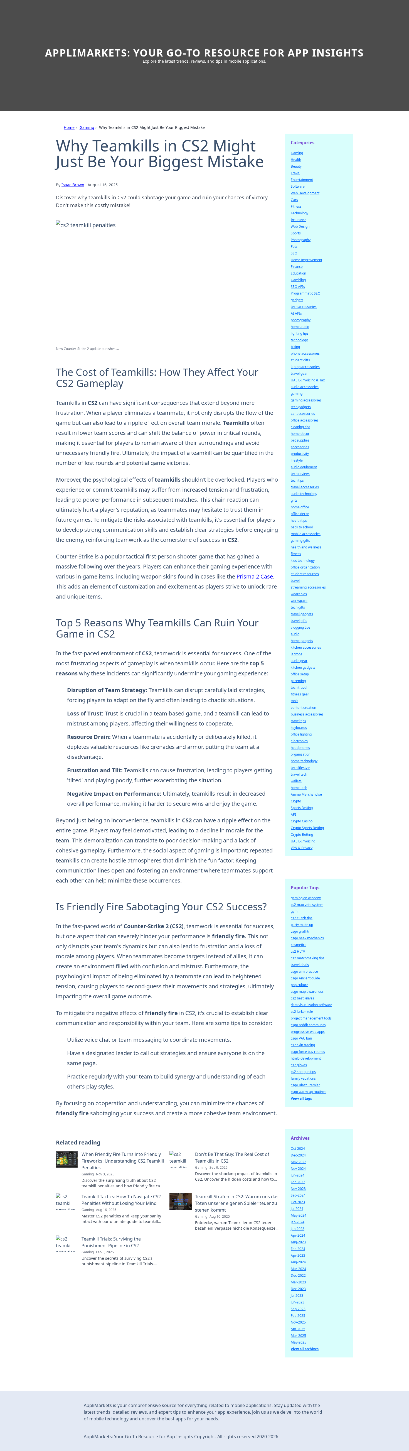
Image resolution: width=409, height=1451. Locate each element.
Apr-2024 (298, 1235)
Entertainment (302, 179)
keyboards (299, 727)
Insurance (298, 219)
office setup (300, 674)
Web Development (305, 193)
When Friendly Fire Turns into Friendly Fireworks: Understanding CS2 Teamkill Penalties (123, 1161)
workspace (299, 600)
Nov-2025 (298, 1322)
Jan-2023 (297, 1228)
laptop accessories (305, 366)
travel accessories (305, 487)
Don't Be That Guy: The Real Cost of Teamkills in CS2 (232, 1157)
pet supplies (300, 440)
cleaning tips (300, 427)
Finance (297, 266)
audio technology (304, 493)
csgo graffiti (300, 931)
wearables (299, 594)
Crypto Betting (302, 834)
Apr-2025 (298, 1329)
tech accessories (304, 306)
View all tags (301, 1098)
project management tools (311, 1018)
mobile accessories (306, 533)
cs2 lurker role (302, 1011)
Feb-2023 (298, 1182)
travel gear (299, 373)
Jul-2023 (297, 1295)
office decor (300, 513)
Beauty (296, 166)
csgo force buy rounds (308, 1051)
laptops (296, 654)
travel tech (299, 774)
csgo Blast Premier (305, 1085)
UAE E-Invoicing (303, 841)
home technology (304, 761)
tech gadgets (301, 407)
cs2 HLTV (298, 951)
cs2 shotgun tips (303, 1071)
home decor (300, 433)
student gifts (300, 360)
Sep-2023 (298, 1309)
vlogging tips (300, 627)
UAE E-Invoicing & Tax (308, 380)
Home (69, 127)
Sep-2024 (298, 1195)
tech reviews (300, 473)
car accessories (303, 413)
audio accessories (305, 386)
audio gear (299, 660)
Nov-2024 (298, 1168)
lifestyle (297, 460)
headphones (300, 747)
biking (295, 346)
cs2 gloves (299, 1065)
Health (296, 159)
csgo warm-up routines (308, 1091)
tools (294, 700)
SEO (294, 253)
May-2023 (298, 1162)
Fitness (296, 206)
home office (300, 507)
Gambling (298, 280)
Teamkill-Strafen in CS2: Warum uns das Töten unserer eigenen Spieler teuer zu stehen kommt (237, 1203)
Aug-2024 (298, 1262)
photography (301, 320)
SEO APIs (298, 286)
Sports (296, 233)
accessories (300, 447)
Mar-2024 (298, 1268)
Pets (294, 246)
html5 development (306, 1058)
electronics (299, 741)
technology (299, 340)
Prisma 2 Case (254, 576)
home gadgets (302, 640)
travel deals (300, 964)
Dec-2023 (298, 1288)
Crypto (296, 801)
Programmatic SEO (305, 293)
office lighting (301, 734)
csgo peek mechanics (307, 938)
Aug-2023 (298, 1242)
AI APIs (296, 313)
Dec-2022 (298, 1275)
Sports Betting (302, 807)
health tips (299, 520)
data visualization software (311, 1005)
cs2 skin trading (303, 1045)
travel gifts (299, 620)
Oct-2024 (298, 1148)
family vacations (303, 1078)
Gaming (87, 127)
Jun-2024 (297, 1175)
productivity (300, 453)
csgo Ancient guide (305, 978)
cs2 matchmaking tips (307, 958)
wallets (296, 781)
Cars (294, 199)
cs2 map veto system (307, 904)
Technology (299, 213)
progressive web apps (308, 1031)
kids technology (303, 560)
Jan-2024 (297, 1222)
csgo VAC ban (301, 1038)
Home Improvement (306, 260)
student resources (305, 574)
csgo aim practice (304, 971)
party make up (302, 924)
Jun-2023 (297, 1302)
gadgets (297, 300)
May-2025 (298, 1342)
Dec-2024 (298, 1155)
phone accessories (305, 353)
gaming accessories (306, 400)
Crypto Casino (301, 821)
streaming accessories (308, 587)
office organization (305, 567)
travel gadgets (302, 614)
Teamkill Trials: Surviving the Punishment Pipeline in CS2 (111, 1242)
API (293, 814)
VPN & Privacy (301, 847)
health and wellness (306, 547)
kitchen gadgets (303, 667)
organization (300, 754)
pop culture (299, 984)
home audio (300, 326)
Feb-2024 (298, 1248)
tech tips (297, 480)
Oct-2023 (298, 1202)
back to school (302, 527)
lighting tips (300, 333)
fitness (296, 554)
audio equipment (304, 467)
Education (298, 273)
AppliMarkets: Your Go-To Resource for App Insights (204, 53)
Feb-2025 (298, 1315)
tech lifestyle (300, 767)
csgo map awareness (307, 991)
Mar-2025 (298, 1335)
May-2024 (298, 1215)
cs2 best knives (302, 998)
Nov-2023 (298, 1188)
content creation (303, 707)
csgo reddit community (308, 1025)
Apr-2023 (298, 1255)
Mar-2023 (298, 1282)
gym (294, 911)
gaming (296, 393)
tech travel (299, 687)
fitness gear (300, 694)
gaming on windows (306, 898)
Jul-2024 (297, 1208)
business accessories (307, 714)
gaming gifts (300, 540)
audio (295, 634)
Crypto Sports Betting (307, 827)
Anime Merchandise (306, 794)
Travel (295, 173)
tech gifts (298, 607)
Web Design (300, 226)
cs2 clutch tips (301, 918)
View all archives (305, 1349)
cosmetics (298, 944)
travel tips (298, 721)
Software (298, 186)
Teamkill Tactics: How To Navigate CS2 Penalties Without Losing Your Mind (121, 1199)
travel (295, 580)
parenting (298, 680)
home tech (299, 787)
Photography (301, 239)
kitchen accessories (306, 647)
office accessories (305, 420)
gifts (294, 500)
